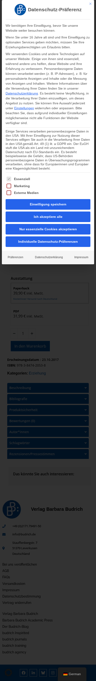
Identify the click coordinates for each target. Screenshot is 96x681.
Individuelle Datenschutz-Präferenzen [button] (48, 241)
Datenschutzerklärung (22, 93)
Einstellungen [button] (24, 108)
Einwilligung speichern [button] (48, 204)
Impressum (81, 257)
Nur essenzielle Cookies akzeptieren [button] (48, 229)
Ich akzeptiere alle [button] (48, 217)
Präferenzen (15, 257)
